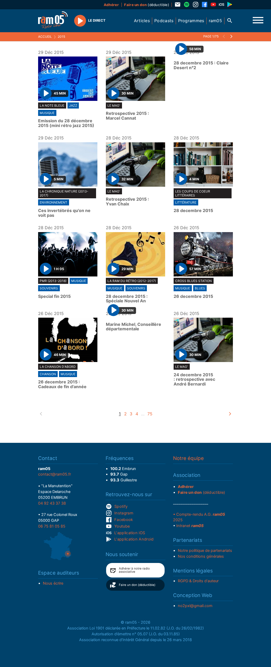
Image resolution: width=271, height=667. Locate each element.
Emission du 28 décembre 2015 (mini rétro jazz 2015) (66, 123)
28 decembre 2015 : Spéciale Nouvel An (127, 298)
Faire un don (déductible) (137, 585)
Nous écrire (53, 583)
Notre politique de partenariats (205, 550)
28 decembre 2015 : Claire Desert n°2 (201, 65)
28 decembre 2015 (193, 210)
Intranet (190, 525)
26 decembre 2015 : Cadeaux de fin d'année (62, 384)
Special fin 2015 (54, 296)
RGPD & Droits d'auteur (198, 581)
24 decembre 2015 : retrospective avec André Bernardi (194, 380)
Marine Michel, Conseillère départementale (133, 326)
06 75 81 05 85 (51, 526)
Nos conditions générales (201, 556)
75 (149, 413)
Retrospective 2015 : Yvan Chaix (127, 201)
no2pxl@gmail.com (195, 605)
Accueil (45, 37)
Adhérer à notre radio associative (134, 570)
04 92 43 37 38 (52, 503)
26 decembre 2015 (193, 296)
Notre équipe (188, 458)
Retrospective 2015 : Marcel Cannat (127, 115)
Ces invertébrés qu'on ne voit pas (64, 213)
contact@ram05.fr (54, 474)
